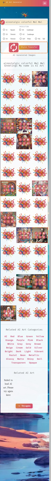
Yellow (40, 336)
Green (29, 336)
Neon (23, 355)
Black (39, 340)
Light (28, 351)
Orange (9, 340)
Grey (28, 344)
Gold (28, 347)
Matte (20, 359)
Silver (38, 347)
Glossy (10, 359)
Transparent (18, 362)
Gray (20, 344)
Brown (37, 344)
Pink (30, 340)
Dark (18, 351)
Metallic (34, 355)
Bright (9, 351)
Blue (20, 336)
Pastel (13, 355)
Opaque (33, 362)
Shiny (30, 359)
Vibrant (39, 351)
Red (12, 336)
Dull (39, 359)
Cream (19, 347)
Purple (20, 340)
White (10, 344)
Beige (9, 347)
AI (6, 336)
